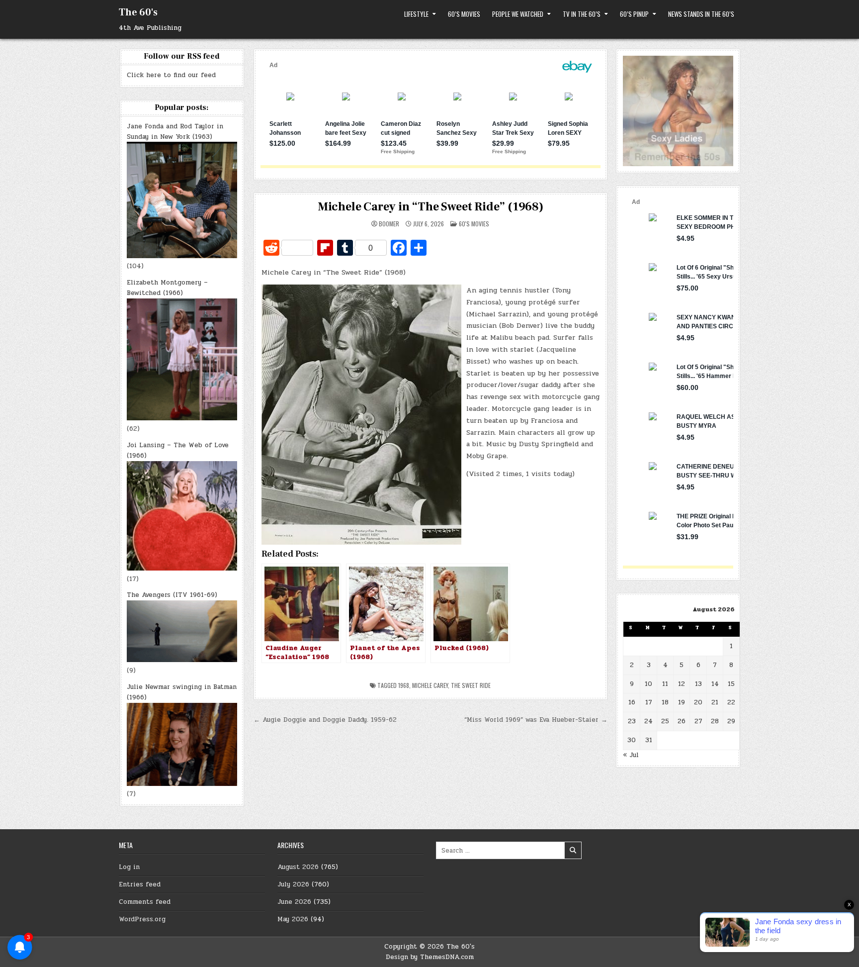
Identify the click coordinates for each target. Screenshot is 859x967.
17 (648, 702)
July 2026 (293, 884)
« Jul (631, 755)
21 (714, 702)
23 (632, 721)
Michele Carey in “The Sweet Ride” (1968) (430, 206)
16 (631, 702)
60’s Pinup (634, 14)
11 (665, 684)
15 (731, 684)
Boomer (389, 224)
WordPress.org (142, 919)
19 (681, 702)
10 (648, 684)
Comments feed (145, 902)
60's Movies (474, 223)
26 (682, 721)
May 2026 (292, 919)
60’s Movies (464, 14)
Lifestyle (416, 14)
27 (698, 721)
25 (665, 721)
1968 (403, 685)
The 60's (138, 12)
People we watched (517, 14)
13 (698, 684)
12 (681, 684)
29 (731, 721)
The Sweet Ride (471, 685)
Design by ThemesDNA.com (430, 957)
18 (665, 702)
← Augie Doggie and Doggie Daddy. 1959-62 (325, 720)
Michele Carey (430, 685)
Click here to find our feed (171, 75)
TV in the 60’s (582, 14)
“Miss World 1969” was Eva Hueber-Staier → (535, 720)
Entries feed (140, 884)
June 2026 (294, 902)
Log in (129, 867)
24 (648, 721)
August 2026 (298, 867)
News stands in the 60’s (701, 14)
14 (715, 684)
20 (698, 702)
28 (715, 721)
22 (731, 702)
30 (631, 740)
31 (648, 740)
